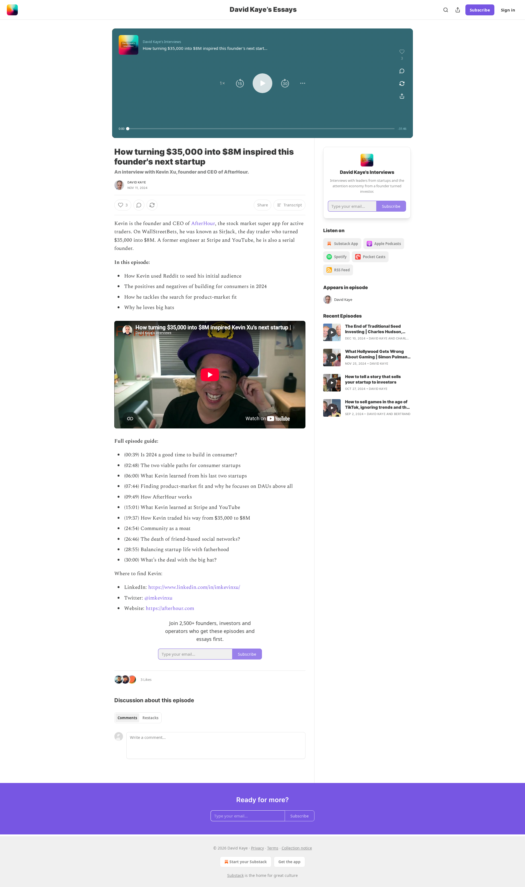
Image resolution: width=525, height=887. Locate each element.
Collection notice (297, 848)
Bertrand (402, 414)
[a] (332, 332)
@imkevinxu (158, 598)
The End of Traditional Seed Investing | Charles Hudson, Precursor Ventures (373, 329)
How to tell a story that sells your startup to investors (373, 379)
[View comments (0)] (402, 71)
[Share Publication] (457, 9)
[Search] (445, 9)
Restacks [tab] (150, 717)
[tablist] (138, 717)
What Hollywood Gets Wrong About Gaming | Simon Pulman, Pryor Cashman (377, 354)
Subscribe (480, 10)
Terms (272, 848)
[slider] (261, 128)
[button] (222, 83)
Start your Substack (248, 861)
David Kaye (136, 182)
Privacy (257, 848)
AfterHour (203, 223)
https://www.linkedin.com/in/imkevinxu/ (194, 587)
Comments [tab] (127, 717)
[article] (367, 332)
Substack (235, 875)
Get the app (289, 861)
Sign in (508, 10)
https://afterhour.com (170, 608)
